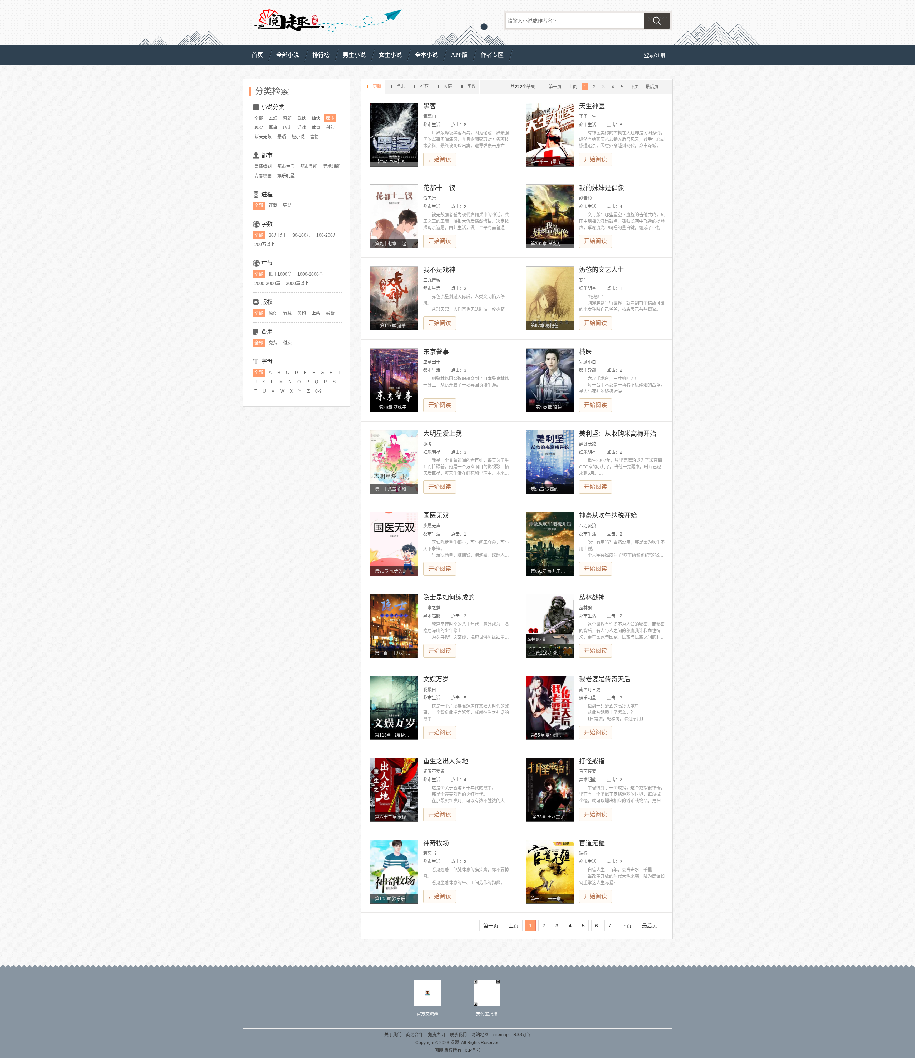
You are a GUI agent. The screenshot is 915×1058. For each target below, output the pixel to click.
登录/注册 (655, 55)
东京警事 (436, 351)
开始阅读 (439, 159)
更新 (377, 86)
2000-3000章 (267, 283)
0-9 (318, 391)
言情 (314, 136)
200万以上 (264, 244)
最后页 (652, 86)
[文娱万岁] (394, 708)
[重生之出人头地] (394, 790)
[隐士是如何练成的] (394, 626)
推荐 (424, 86)
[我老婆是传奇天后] (550, 708)
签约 (301, 313)
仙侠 (316, 118)
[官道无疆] (550, 872)
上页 (572, 86)
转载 (287, 313)
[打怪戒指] (550, 790)
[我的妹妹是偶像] (550, 216)
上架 (316, 313)
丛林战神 (592, 597)
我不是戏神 (439, 270)
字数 (471, 86)
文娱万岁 (436, 679)
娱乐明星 (286, 175)
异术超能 (331, 166)
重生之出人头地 (445, 761)
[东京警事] (394, 380)
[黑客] (394, 135)
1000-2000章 (310, 274)
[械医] (550, 380)
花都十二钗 (439, 188)
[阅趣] (288, 22)
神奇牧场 (436, 843)
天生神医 (592, 106)
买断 (330, 313)
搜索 (657, 21)
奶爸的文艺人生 (601, 270)
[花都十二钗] (394, 216)
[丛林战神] (550, 626)
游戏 (301, 127)
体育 (316, 127)
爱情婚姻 (263, 166)
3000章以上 (297, 283)
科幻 (330, 127)
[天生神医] (550, 135)
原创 (273, 313)
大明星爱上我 (442, 433)
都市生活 (286, 166)
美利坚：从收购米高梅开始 (617, 433)
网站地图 (480, 1034)
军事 (273, 127)
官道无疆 (592, 843)
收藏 (448, 86)
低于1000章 (280, 274)
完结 (287, 205)
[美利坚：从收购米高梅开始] (550, 462)
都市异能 (308, 166)
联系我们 (458, 1034)
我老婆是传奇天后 (604, 679)
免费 (273, 342)
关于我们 (392, 1034)
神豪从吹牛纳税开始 (608, 515)
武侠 (301, 118)
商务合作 (414, 1034)
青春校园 (263, 175)
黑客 (429, 106)
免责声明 (436, 1034)
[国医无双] (394, 544)
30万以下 (278, 235)
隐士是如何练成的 (449, 597)
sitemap (501, 1034)
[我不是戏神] (394, 298)
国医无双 (436, 515)
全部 (258, 118)
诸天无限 (263, 136)
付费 (287, 342)
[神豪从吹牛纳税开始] (550, 544)
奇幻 (287, 118)
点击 (400, 86)
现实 (258, 127)
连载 (273, 205)
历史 (287, 127)
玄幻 (273, 118)
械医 (585, 351)
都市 (330, 118)
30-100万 (301, 235)
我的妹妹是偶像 (601, 188)
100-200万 (326, 235)
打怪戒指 (592, 761)
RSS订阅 (522, 1034)
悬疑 (281, 136)
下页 (634, 86)
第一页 (555, 86)
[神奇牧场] (394, 872)
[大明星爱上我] (394, 462)
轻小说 (298, 136)
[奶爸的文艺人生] (550, 298)
